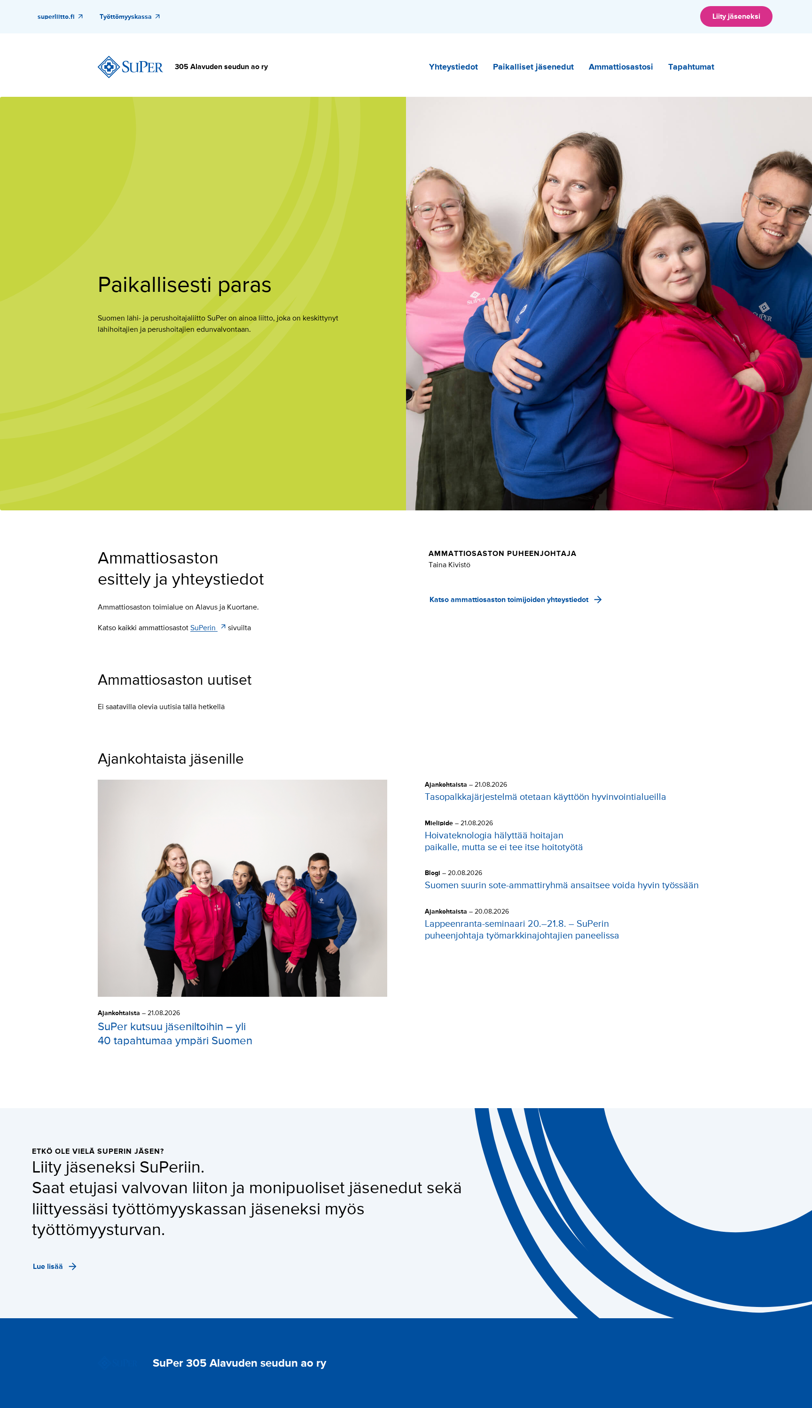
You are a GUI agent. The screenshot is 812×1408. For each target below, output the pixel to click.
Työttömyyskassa (126, 17)
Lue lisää (48, 1266)
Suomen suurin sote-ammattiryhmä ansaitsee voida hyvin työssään (562, 885)
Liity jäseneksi (736, 16)
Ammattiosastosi (621, 67)
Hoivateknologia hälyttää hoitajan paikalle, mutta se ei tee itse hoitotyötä (504, 841)
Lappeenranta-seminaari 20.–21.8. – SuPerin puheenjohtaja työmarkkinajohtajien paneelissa (522, 929)
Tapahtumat (691, 67)
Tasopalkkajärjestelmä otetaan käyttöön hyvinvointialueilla (545, 797)
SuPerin (204, 628)
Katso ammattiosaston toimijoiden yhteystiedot (508, 599)
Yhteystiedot (453, 67)
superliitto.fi (56, 17)
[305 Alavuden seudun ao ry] (131, 67)
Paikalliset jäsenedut (533, 67)
